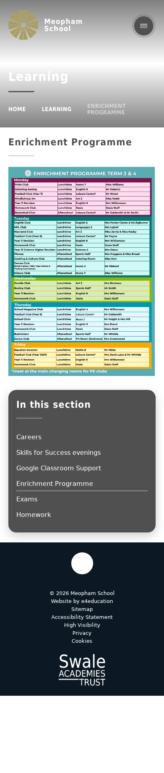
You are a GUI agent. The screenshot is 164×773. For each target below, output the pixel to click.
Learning (56, 109)
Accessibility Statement (82, 617)
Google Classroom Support (58, 468)
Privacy (82, 633)
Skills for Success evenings (58, 452)
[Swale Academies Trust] (82, 670)
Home (17, 109)
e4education (97, 601)
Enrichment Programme (106, 109)
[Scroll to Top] (82, 563)
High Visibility (82, 625)
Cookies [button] (82, 641)
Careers (28, 437)
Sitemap (82, 609)
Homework (33, 515)
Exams (26, 499)
